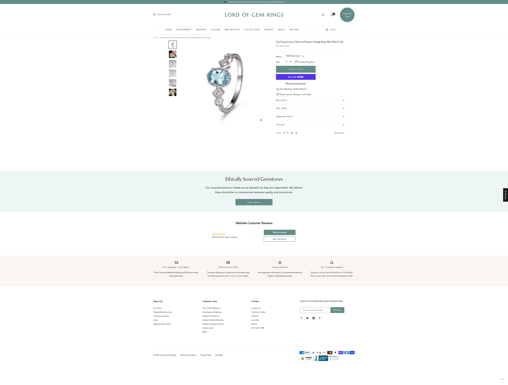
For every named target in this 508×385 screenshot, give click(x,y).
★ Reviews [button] (505, 195)
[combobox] (336, 29)
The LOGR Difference (211, 308)
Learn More (254, 202)
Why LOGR (281, 109)
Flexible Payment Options (213, 324)
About (281, 29)
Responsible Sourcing (162, 312)
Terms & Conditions (188, 355)
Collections (252, 29)
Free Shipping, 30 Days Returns (293, 89)
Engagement (184, 29)
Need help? (339, 132)
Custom (215, 29)
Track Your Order (258, 312)
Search (254, 324)
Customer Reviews (161, 316)
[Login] (323, 15)
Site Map (219, 355)
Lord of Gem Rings (168, 355)
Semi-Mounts (232, 29)
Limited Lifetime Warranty (213, 320)
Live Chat (255, 320)
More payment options (296, 83)
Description (281, 100)
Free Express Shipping (211, 312)
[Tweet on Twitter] (292, 133)
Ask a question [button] (280, 239)
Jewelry (268, 29)
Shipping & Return (284, 117)
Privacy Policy (205, 355)
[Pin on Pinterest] (287, 133)
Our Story (157, 308)
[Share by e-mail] (296, 133)
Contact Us (256, 308)
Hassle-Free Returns (210, 316)
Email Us (254, 316)
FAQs (204, 332)
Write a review (280, 232)
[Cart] (332, 15)
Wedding (201, 29)
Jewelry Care (207, 328)
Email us (314, 272)
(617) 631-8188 (257, 328)
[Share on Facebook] (284, 133)
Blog (155, 320)
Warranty (280, 125)
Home (168, 29)
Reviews (294, 29)
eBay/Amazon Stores (162, 324)
